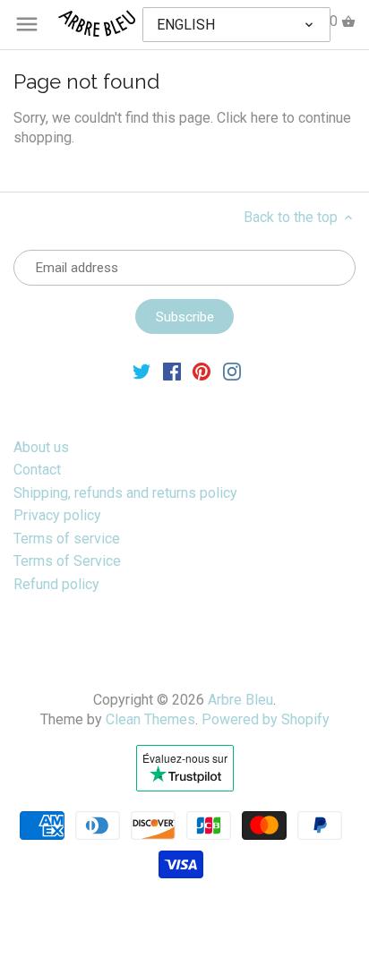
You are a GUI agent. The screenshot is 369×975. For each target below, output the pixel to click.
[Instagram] (232, 371)
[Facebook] (172, 371)
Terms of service (66, 538)
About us (41, 447)
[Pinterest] (201, 371)
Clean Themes (150, 719)
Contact (37, 469)
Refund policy (56, 584)
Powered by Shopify (266, 719)
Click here (248, 117)
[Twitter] (141, 371)
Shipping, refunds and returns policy (125, 492)
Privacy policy (57, 515)
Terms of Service (67, 560)
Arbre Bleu (240, 699)
